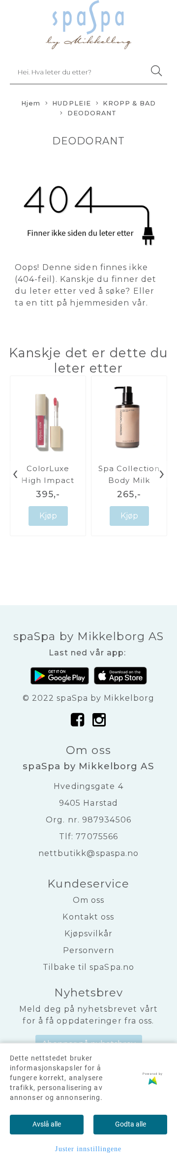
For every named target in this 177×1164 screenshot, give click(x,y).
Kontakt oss (88, 917)
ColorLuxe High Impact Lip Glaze (47, 480)
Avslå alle (46, 1124)
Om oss (89, 900)
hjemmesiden (99, 303)
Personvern (89, 950)
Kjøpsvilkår (88, 933)
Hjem (30, 103)
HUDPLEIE (71, 103)
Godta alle (130, 1124)
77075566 (97, 836)
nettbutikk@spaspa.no (88, 853)
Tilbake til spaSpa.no (88, 967)
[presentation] (15, 474)
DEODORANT (92, 113)
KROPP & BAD (129, 103)
